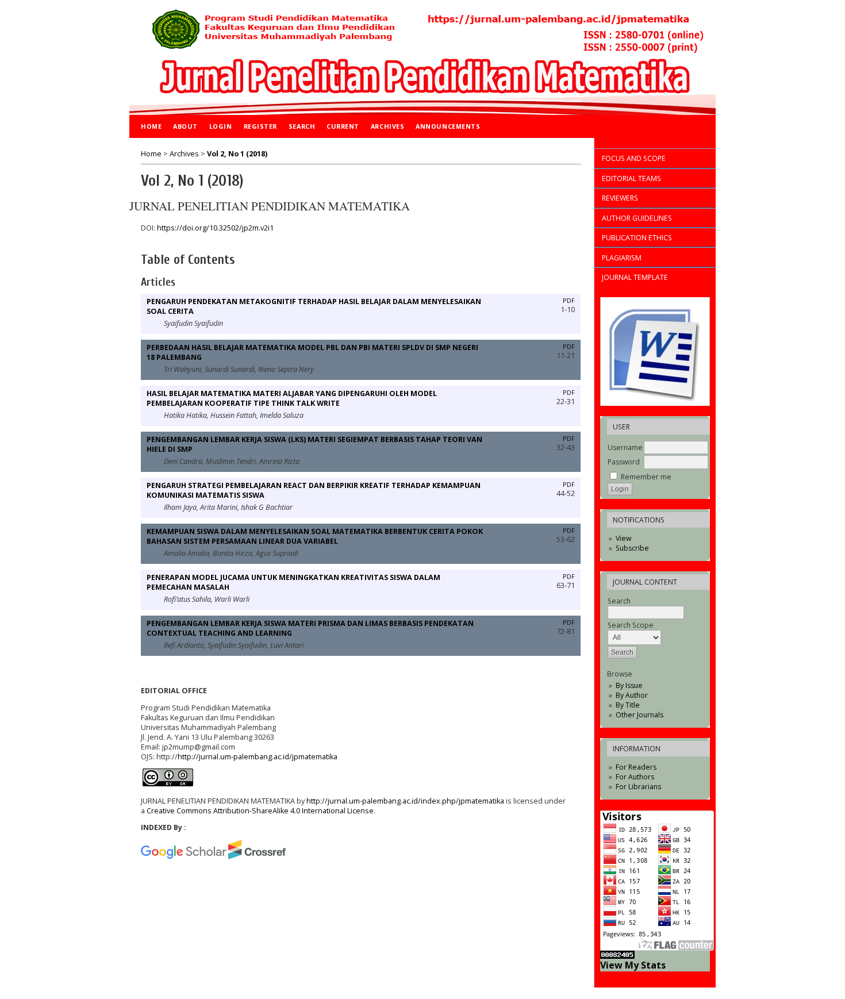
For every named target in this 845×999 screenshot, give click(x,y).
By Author (632, 695)
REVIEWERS (620, 198)
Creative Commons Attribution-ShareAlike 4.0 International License (260, 811)
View (623, 538)
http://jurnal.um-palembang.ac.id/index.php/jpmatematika (405, 801)
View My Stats (633, 965)
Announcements (448, 126)
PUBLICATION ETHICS (637, 238)
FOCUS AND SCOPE (634, 158)
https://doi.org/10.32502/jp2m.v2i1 (215, 228)
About (185, 126)
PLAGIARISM (622, 258)
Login (220, 126)
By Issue (629, 685)
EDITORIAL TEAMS (631, 178)
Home (151, 126)
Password (624, 462)
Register (260, 126)
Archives (387, 126)
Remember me (646, 477)
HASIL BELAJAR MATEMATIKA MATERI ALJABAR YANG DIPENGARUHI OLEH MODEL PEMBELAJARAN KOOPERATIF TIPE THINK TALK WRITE (292, 398)
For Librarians (638, 786)
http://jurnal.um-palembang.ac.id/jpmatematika (257, 757)
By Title (628, 705)
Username (625, 447)
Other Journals (639, 715)
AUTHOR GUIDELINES (637, 218)
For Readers (636, 767)
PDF (569, 301)
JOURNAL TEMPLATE (635, 277)
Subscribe (632, 548)
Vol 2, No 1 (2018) (237, 154)
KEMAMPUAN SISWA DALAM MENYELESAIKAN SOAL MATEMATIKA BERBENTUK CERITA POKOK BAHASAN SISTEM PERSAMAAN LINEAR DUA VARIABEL (315, 536)
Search (302, 126)
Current (343, 126)
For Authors (635, 777)
